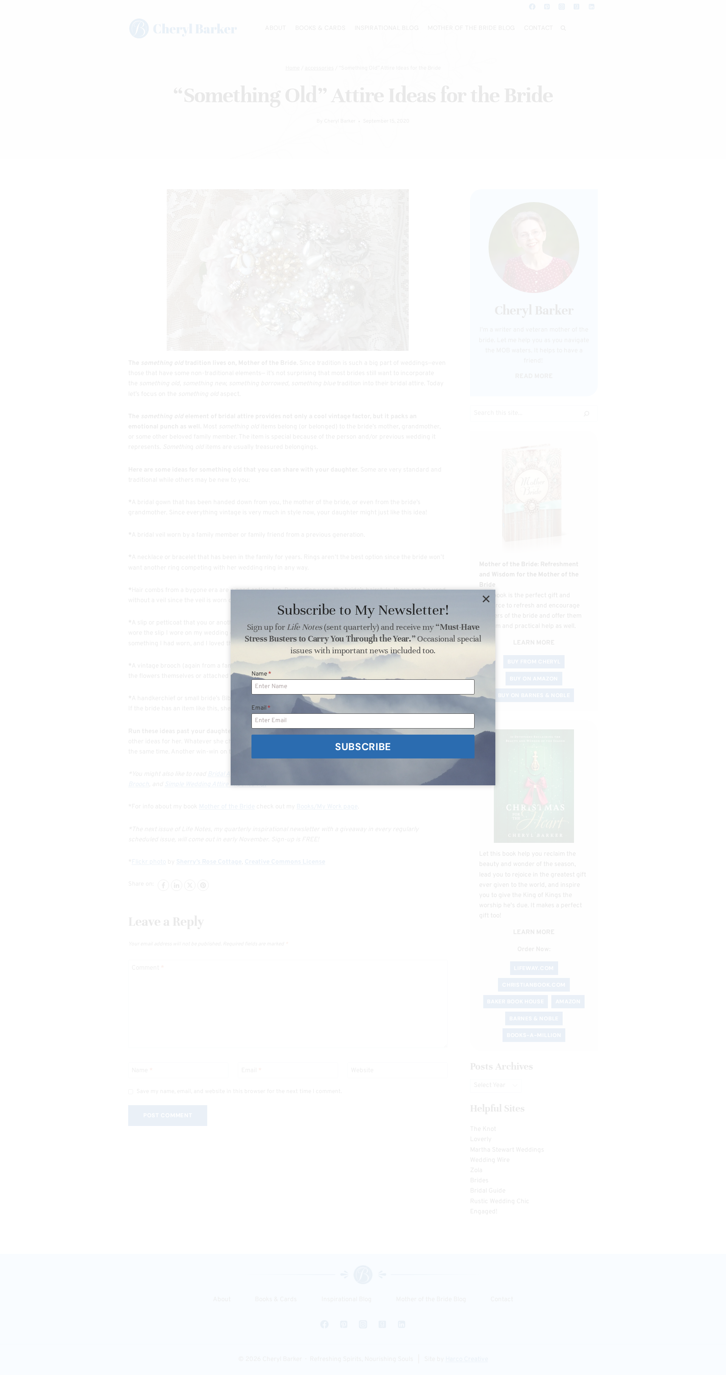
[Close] (485, 599)
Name (261, 674)
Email (261, 708)
